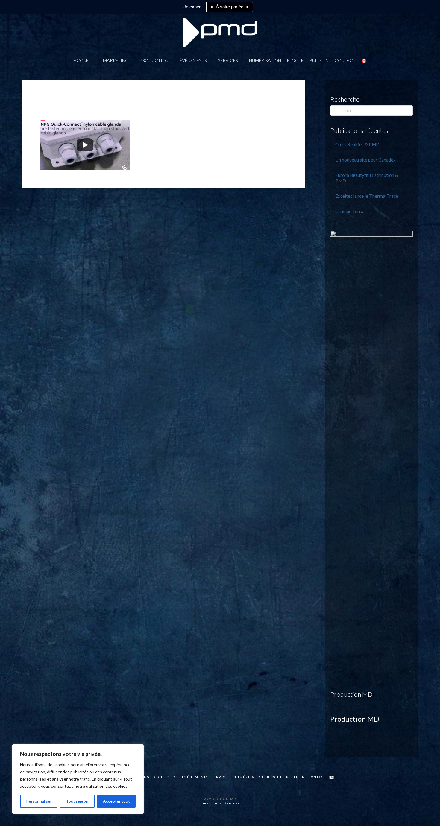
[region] (78, 779)
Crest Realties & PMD (357, 144)
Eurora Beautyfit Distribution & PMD (366, 177)
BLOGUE (275, 777)
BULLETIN (295, 777)
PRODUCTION (165, 777)
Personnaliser (39, 801)
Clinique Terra (349, 211)
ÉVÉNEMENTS (195, 777)
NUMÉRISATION (248, 777)
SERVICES (221, 777)
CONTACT (317, 777)
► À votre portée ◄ (229, 6)
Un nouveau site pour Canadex (365, 159)
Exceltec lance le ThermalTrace (366, 196)
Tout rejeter (77, 801)
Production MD (351, 694)
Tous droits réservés (220, 803)
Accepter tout (116, 801)
